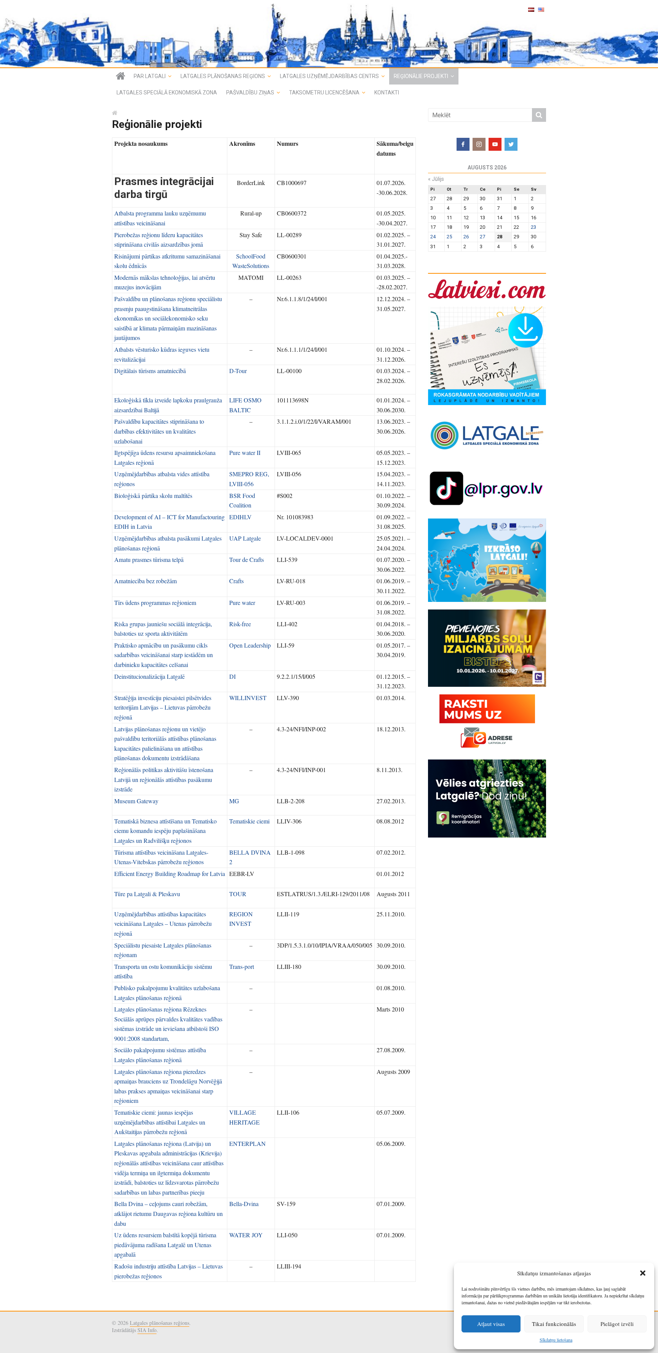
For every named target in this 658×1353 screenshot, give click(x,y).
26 (466, 236)
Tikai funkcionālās (554, 1323)
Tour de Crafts (246, 559)
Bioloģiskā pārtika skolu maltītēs (153, 495)
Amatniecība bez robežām (145, 581)
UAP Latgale (245, 538)
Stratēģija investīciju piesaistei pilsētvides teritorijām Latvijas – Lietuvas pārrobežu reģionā (162, 707)
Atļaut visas (491, 1323)
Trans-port (241, 966)
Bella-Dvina (244, 1204)
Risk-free (240, 624)
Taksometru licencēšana (324, 92)
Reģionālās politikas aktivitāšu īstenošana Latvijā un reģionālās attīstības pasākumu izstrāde (163, 779)
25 (449, 236)
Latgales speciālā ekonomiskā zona (167, 92)
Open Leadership (250, 645)
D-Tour (238, 371)
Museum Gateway (136, 801)
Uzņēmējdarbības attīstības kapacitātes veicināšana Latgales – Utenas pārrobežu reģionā (163, 923)
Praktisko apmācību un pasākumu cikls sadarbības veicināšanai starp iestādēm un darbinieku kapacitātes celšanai (163, 655)
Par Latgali (150, 76)
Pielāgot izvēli (617, 1323)
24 (433, 236)
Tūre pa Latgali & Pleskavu (147, 894)
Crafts (236, 581)
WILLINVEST (248, 698)
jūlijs (436, 179)
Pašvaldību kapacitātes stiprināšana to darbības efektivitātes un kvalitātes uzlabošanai (159, 431)
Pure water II (244, 452)
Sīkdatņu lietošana (556, 1340)
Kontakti (386, 92)
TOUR (237, 894)
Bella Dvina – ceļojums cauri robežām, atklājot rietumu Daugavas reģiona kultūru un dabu (168, 1213)
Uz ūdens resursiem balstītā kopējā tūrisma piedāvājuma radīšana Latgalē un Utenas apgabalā (165, 1244)
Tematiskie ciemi (249, 821)
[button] (643, 1273)
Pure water (242, 602)
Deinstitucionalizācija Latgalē (149, 676)
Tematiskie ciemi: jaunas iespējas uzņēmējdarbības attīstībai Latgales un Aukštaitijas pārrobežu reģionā (159, 1122)
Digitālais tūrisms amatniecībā (150, 371)
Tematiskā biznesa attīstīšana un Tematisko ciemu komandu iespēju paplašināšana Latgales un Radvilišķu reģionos (165, 830)
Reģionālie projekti (421, 76)
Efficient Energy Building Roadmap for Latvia (169, 874)
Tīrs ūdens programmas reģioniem (155, 602)
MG (234, 801)
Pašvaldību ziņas (250, 92)
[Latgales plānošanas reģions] (329, 33)
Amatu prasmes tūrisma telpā (149, 559)
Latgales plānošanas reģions (222, 76)
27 (482, 236)
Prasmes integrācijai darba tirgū (164, 188)
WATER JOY (246, 1235)
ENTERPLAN (247, 1143)
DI (232, 676)
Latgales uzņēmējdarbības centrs (329, 76)
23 (533, 227)
